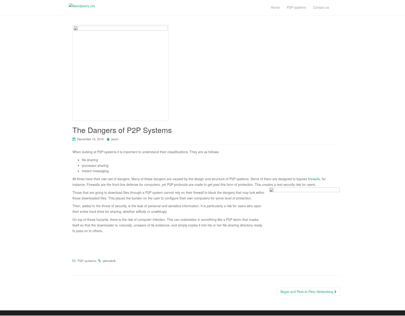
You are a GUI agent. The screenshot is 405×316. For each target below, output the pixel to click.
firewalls (314, 178)
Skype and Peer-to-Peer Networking (307, 291)
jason (114, 139)
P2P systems (87, 260)
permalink (109, 260)
